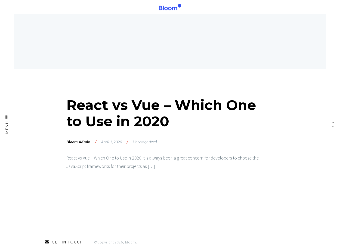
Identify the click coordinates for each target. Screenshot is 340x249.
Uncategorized (145, 142)
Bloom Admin (78, 142)
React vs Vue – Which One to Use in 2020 (161, 113)
